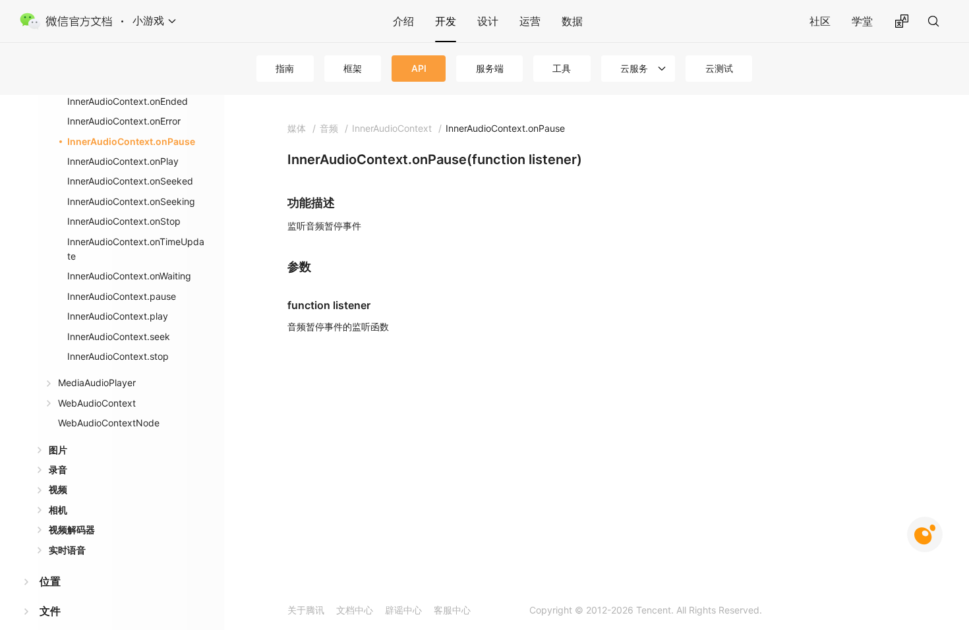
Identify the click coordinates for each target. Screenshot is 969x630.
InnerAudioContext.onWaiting (129, 275)
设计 (487, 21)
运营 (530, 21)
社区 (820, 21)
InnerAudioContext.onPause (131, 141)
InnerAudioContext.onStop (124, 221)
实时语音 (67, 550)
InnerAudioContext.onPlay (123, 161)
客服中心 (452, 610)
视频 (58, 489)
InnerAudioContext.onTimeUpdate (135, 249)
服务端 (490, 68)
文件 (50, 610)
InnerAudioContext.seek (118, 336)
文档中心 (354, 610)
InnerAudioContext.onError (124, 121)
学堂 (862, 21)
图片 (58, 449)
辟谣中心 (403, 610)
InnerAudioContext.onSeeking (131, 201)
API (418, 68)
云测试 (719, 68)
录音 (58, 469)
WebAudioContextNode (109, 422)
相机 (58, 509)
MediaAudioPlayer (97, 382)
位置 (50, 581)
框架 (352, 68)
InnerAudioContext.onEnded (127, 101)
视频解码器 (72, 529)
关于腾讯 (305, 610)
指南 (285, 68)
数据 (572, 21)
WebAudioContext (97, 403)
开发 (445, 21)
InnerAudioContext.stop (118, 356)
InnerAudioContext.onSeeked (130, 180)
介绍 (403, 21)
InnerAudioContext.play (117, 316)
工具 (561, 68)
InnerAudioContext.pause (121, 296)
